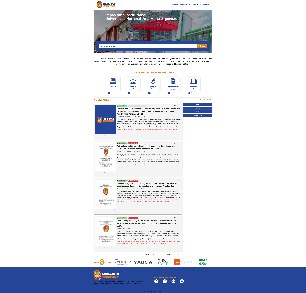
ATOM (203, 99)
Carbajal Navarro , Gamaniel (124, 189)
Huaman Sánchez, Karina (124, 151)
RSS (210, 99)
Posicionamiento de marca (141, 129)
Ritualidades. (167, 201)
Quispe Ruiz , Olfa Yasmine (124, 116)
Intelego (160, 291)
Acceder (206, 5)
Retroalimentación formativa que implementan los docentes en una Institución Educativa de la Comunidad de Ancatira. (146, 147)
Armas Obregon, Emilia (138, 151)
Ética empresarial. (173, 129)
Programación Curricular (135, 201)
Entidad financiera (153, 129)
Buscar (203, 46)
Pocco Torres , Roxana (139, 116)
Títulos (198, 111)
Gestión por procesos (122, 241)
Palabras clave (198, 115)
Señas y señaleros (146, 201)
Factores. (147, 164)
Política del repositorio (181, 5)
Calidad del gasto (133, 243)
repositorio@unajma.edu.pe (106, 285)
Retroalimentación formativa (123, 164)
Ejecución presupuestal (122, 243)
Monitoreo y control (155, 241)
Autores (198, 108)
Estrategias (134, 164)
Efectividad (141, 164)
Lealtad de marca (163, 129)
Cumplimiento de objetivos (145, 243)
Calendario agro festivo (122, 201)
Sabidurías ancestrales (157, 201)
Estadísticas (196, 5)
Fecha (197, 104)
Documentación (146, 241)
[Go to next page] (180, 254)
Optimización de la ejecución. (160, 243)
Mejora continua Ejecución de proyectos (170, 241)
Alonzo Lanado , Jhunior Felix (125, 228)
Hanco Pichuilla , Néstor (140, 189)
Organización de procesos (134, 241)
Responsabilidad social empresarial (125, 129)
